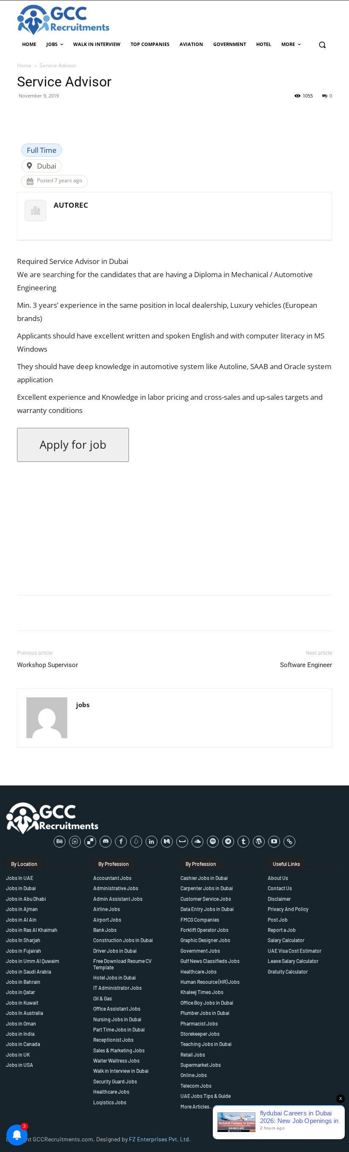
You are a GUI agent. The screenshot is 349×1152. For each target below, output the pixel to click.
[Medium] (167, 842)
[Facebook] (121, 842)
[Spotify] (213, 842)
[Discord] (106, 842)
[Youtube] (274, 842)
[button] (322, 44)
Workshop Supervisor (47, 665)
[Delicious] (90, 842)
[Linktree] (289, 842)
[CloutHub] (75, 842)
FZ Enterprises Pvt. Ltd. (160, 1139)
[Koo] (136, 842)
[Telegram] (228, 842)
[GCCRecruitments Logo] (64, 19)
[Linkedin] (151, 842)
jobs (82, 704)
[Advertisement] (174, 528)
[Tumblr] (243, 842)
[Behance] (60, 842)
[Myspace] (182, 842)
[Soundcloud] (197, 842)
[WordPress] (259, 842)
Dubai (46, 165)
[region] (110, 1090)
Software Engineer (306, 665)
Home (24, 65)
